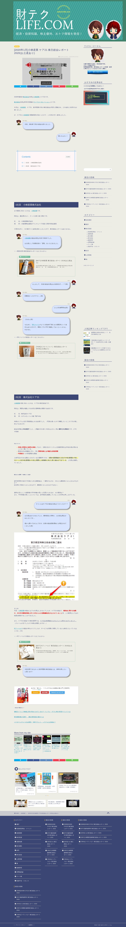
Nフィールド (18, 628)
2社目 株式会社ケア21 (33, 166)
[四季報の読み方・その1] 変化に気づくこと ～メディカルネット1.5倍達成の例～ (46, 748)
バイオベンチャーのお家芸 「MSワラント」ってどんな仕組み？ (35, 722)
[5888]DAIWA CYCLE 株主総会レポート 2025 (98, 183)
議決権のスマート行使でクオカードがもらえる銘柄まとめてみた (27, 748)
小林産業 (36, 97)
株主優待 (90, 236)
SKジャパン (36, 324)
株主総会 (26, 97)
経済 (87, 250)
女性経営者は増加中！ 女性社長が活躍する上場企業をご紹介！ (37, 747)
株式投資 (17, 46)
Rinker (39, 689)
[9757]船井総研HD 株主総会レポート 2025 (98, 189)
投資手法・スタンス (94, 246)
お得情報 (88, 255)
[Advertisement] (46, 186)
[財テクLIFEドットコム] (68, 39)
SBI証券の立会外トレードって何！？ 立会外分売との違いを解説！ (101, 342)
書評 (87, 224)
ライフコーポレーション (42, 102)
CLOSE (68, 156)
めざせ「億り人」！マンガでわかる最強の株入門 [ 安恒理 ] (50, 688)
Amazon (35, 692)
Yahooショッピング (57, 692)
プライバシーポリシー (21, 924)
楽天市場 (44, 692)
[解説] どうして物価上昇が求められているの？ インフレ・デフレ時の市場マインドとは (42, 711)
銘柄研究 (90, 240)
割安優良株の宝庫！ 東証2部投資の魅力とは (29, 717)
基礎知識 (90, 234)
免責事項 (30, 924)
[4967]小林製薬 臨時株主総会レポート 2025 (97, 199)
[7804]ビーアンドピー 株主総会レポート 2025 (98, 205)
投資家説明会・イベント (95, 231)
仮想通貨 (88, 220)
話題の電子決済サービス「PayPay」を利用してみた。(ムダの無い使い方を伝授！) (18, 748)
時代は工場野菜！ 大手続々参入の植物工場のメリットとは (65, 747)
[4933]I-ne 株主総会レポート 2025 (96, 193)
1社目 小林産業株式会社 (34, 162)
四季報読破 (91, 242)
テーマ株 (90, 244)
